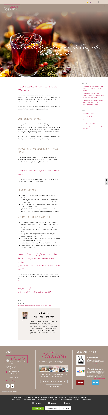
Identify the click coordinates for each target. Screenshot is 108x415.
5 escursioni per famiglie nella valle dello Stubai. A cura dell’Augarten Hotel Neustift (93, 88)
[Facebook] (8, 386)
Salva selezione (52, 408)
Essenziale (37, 403)
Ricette (85, 132)
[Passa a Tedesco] (87, 2)
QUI (19, 280)
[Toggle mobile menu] (105, 6)
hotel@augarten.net (14, 381)
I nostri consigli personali (89, 123)
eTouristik (14, 391)
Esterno (68, 403)
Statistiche (53, 403)
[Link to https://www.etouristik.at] (22, 320)
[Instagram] (12, 386)
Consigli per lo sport (88, 113)
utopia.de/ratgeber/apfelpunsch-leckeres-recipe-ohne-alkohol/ (35, 305)
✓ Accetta (38, 408)
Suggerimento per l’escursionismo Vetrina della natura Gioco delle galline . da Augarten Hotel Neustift (93, 95)
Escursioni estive (87, 116)
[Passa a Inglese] (90, 2)
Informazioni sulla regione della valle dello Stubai (92, 127)
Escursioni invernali (88, 120)
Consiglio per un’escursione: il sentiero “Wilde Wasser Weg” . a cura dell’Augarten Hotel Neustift (93, 102)
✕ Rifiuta (66, 408)
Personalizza (51, 412)
